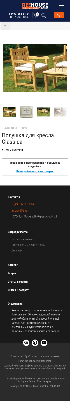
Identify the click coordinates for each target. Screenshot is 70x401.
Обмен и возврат (18, 290)
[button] (59, 68)
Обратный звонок (59, 15)
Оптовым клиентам (22, 239)
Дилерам (16, 250)
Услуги (12, 273)
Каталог (13, 265)
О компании (15, 303)
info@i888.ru (19, 210)
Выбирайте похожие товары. (35, 171)
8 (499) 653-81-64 (19, 15)
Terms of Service (37, 381)
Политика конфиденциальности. (35, 360)
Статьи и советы (18, 281)
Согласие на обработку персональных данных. (35, 356)
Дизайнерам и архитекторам (28, 245)
